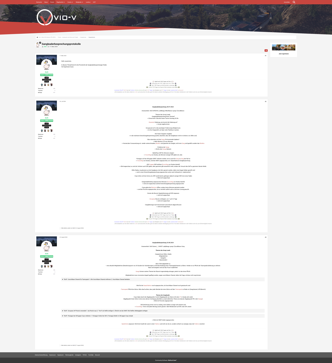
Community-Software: (166, 360)
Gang (183, 143)
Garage (200, 299)
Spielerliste (125, 324)
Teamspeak (124, 289)
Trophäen (40, 90)
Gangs (163, 139)
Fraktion (157, 324)
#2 (265, 101)
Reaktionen (40, 88)
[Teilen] (266, 50)
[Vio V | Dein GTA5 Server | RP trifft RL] (166, 17)
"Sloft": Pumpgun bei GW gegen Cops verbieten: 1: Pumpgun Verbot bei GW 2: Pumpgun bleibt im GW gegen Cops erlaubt (98, 316)
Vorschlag (148, 155)
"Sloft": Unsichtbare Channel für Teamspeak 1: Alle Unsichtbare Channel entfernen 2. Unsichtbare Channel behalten (97, 279)
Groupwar (152, 199)
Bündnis (158, 143)
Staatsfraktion (147, 285)
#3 (265, 237)
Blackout (153, 187)
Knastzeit (151, 122)
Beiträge (40, 92)
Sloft (74, 228)
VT (180, 297)
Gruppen (151, 164)
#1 (265, 55)
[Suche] (294, 2)
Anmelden (287, 2)
